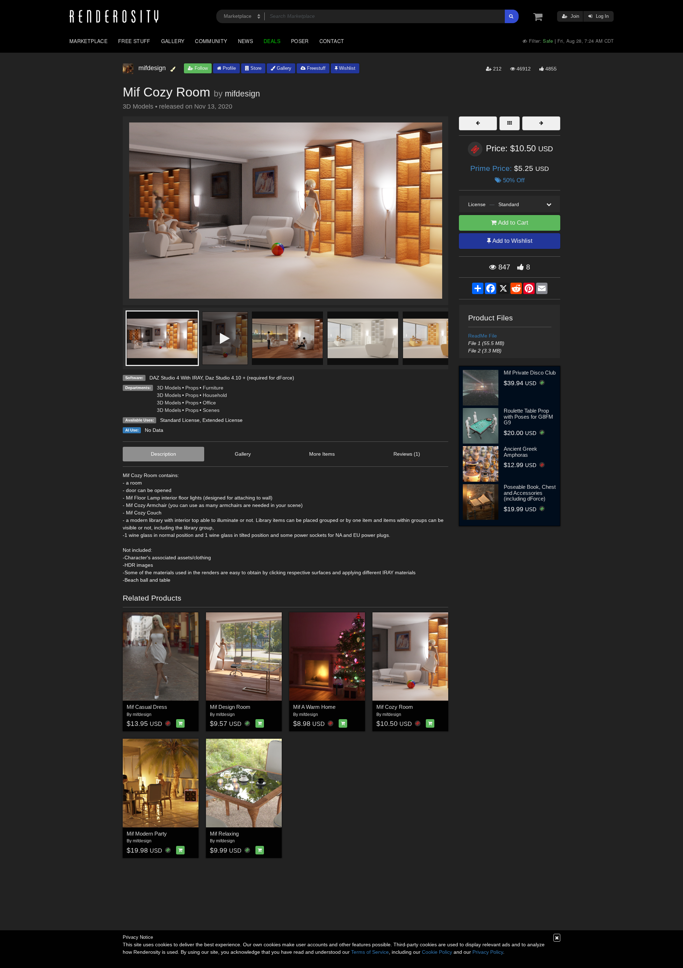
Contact (331, 41)
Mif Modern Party (147, 834)
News (245, 41)
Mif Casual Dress (147, 707)
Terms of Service (370, 952)
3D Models (169, 388)
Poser (300, 41)
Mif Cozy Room (394, 707)
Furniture (213, 388)
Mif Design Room (230, 707)
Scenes (211, 410)
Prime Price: (492, 168)
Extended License (222, 420)
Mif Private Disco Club (530, 373)
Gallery (173, 41)
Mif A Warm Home (314, 707)
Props (191, 388)
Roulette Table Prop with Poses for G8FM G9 (528, 416)
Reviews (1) (406, 454)
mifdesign (242, 93)
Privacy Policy (487, 952)
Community (211, 41)
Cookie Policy (437, 952)
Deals (272, 41)
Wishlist (346, 68)
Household (215, 395)
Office (209, 402)
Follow (200, 68)
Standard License (180, 420)
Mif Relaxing (224, 834)
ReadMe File (482, 336)
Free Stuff (134, 41)
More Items (322, 454)
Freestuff (315, 68)
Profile (228, 68)
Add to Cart (512, 222)
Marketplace (88, 41)
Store (255, 68)
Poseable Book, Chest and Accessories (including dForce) (530, 493)
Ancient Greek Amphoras (520, 452)
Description (163, 454)
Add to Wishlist (512, 240)
